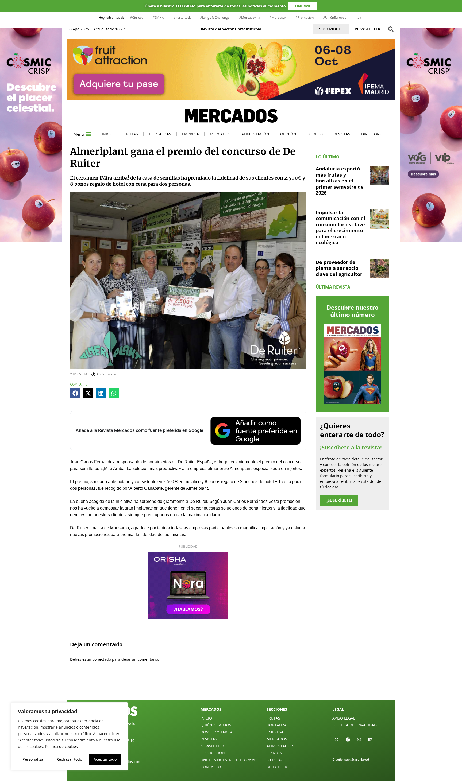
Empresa (190, 134)
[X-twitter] (336, 739)
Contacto (211, 766)
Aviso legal (343, 718)
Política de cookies (61, 746)
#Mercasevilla (249, 17)
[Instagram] (359, 739)
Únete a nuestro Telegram (228, 759)
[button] (390, 29)
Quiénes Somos (216, 725)
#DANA (158, 17)
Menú (79, 134)
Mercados (220, 134)
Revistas (342, 134)
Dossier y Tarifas (218, 732)
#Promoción (304, 17)
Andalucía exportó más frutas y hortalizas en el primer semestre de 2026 (340, 180)
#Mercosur (278, 17)
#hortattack (182, 17)
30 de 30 (315, 134)
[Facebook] (348, 739)
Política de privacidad (354, 725)
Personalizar (33, 759)
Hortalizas (160, 134)
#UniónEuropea (334, 17)
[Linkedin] (370, 739)
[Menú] (88, 134)
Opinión (288, 134)
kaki (359, 17)
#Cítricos (136, 17)
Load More (231, 687)
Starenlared (360, 759)
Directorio (372, 134)
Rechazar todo (69, 759)
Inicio (107, 134)
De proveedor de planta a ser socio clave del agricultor (339, 268)
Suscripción (213, 752)
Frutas (131, 134)
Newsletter (212, 745)
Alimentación (255, 134)
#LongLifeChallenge (215, 17)
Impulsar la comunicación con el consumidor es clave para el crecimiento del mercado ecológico (340, 227)
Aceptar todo (105, 759)
